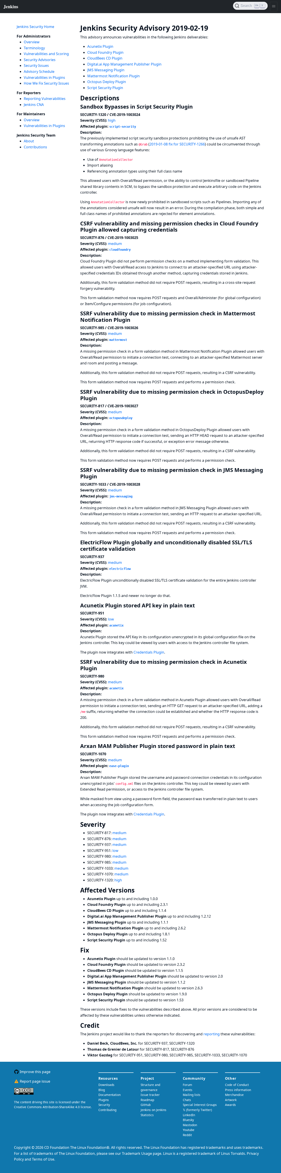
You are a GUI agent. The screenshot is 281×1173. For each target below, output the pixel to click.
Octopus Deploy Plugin (106, 81)
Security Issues (36, 65)
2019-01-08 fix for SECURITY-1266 (177, 144)
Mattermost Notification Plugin (113, 76)
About (29, 141)
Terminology (34, 48)
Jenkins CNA (34, 104)
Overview (32, 42)
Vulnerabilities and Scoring (46, 53)
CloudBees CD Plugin (104, 58)
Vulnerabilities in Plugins (44, 77)
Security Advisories (40, 59)
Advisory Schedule (39, 71)
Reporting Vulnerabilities (45, 98)
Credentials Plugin (149, 652)
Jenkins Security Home (35, 26)
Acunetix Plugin (100, 46)
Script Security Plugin (105, 87)
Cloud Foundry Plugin (105, 52)
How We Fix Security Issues (46, 83)
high (112, 120)
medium (115, 243)
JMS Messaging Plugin (105, 70)
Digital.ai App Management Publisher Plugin (124, 64)
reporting (212, 1034)
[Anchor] (214, 27)
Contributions (35, 147)
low (111, 619)
